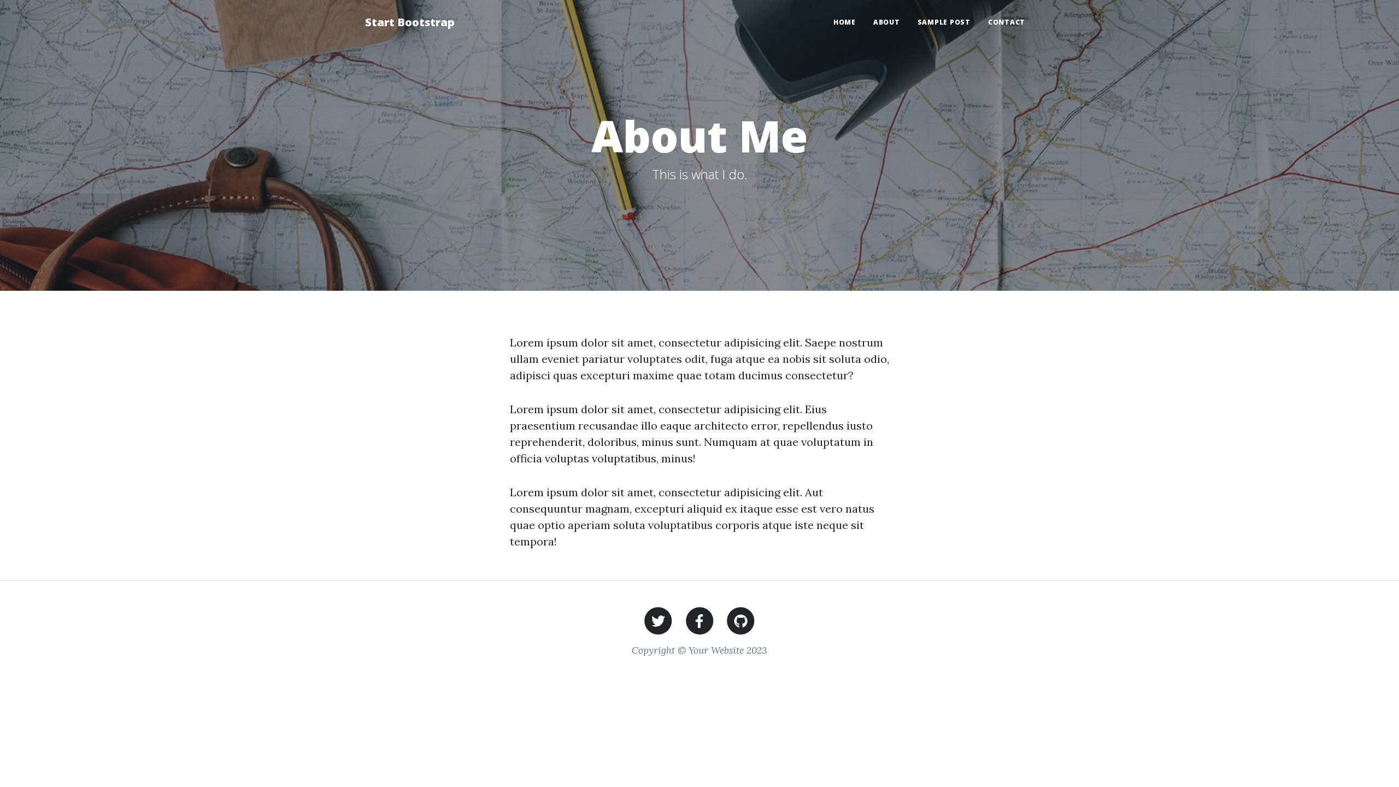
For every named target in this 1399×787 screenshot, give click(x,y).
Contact (1006, 22)
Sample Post (944, 22)
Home (844, 22)
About (886, 22)
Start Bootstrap (410, 22)
